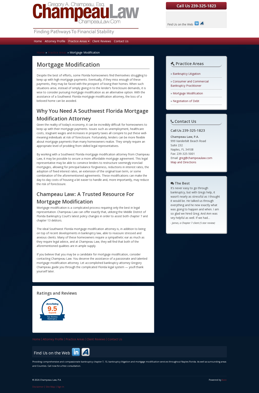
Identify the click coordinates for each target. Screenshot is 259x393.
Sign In (60, 386)
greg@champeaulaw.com (195, 158)
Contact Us (121, 41)
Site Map (50, 386)
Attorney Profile (55, 41)
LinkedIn (197, 23)
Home (38, 41)
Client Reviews (101, 41)
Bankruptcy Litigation (187, 74)
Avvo (202, 23)
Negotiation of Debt (186, 101)
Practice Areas (78, 41)
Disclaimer (38, 386)
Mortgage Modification (188, 93)
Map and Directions (183, 162)
